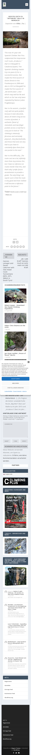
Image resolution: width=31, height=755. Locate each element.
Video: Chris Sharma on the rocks (15, 326)
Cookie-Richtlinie (8, 391)
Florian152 (11, 658)
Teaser (7, 192)
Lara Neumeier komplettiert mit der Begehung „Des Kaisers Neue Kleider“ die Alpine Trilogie (17, 607)
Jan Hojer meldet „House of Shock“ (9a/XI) (15, 354)
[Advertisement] (15, 213)
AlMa (18, 23)
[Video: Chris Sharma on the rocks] (15, 318)
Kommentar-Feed (10, 693)
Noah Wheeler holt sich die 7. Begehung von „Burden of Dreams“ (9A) (17, 659)
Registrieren (8, 681)
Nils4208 (10, 604)
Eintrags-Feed (9, 689)
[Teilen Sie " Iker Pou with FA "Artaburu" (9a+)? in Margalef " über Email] (17, 242)
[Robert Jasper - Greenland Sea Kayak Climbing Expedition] (15, 295)
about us (24, 391)
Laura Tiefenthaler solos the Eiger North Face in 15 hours (17, 626)
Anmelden (7, 685)
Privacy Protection (17, 391)
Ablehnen (15, 383)
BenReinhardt (12, 641)
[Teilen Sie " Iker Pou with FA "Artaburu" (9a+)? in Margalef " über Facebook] (14, 242)
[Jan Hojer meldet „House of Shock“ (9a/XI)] (15, 341)
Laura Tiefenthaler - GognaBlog (17, 624)
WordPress (17, 750)
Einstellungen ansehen (16, 388)
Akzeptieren (15, 379)
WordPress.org (9, 697)
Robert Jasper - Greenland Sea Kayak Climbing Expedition (14, 307)
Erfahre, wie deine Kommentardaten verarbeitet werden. (15, 458)
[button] (28, 362)
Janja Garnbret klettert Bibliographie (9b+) (17, 642)
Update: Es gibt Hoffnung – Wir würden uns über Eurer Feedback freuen (16, 593)
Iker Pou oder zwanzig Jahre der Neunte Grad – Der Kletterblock (16, 395)
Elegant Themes (15, 748)
